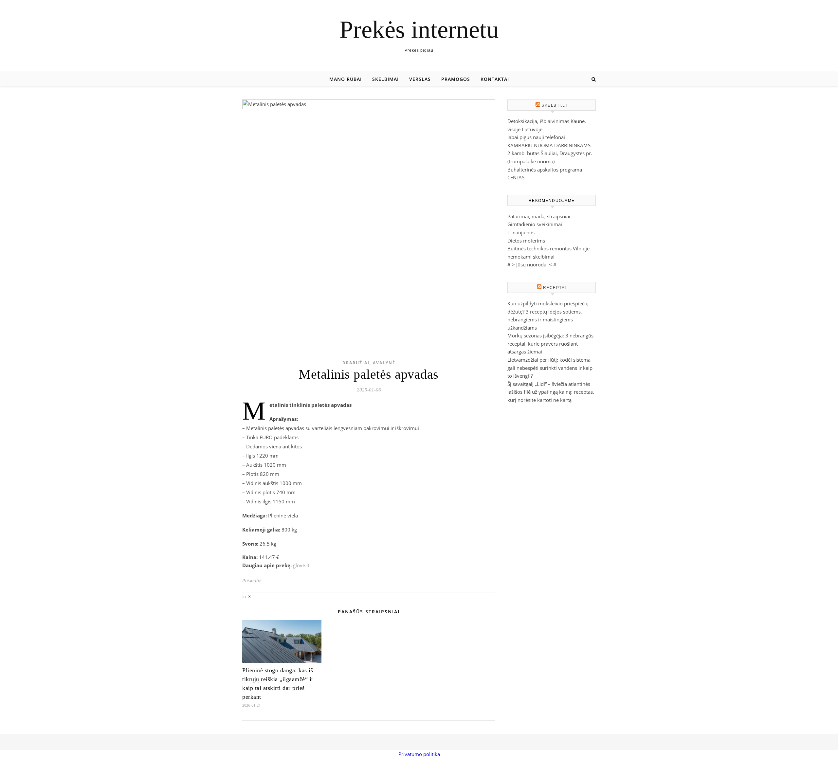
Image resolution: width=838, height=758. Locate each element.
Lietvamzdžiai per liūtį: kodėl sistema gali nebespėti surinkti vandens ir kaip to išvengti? (549, 367)
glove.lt (301, 565)
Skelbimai (385, 79)
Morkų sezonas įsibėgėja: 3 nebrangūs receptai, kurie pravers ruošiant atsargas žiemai (550, 343)
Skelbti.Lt (554, 105)
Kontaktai (495, 79)
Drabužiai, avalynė (368, 363)
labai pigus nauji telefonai (536, 137)
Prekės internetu (419, 29)
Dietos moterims (526, 240)
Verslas (420, 79)
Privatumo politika (419, 754)
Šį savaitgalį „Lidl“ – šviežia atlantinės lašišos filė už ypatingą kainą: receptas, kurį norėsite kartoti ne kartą (550, 392)
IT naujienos (521, 232)
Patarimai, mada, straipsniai (538, 216)
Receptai (554, 287)
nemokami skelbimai (531, 256)
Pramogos (455, 79)
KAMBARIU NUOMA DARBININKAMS (549, 145)
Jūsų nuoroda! (532, 264)
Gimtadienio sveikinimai (534, 224)
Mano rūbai (345, 79)
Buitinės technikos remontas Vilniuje (548, 248)
